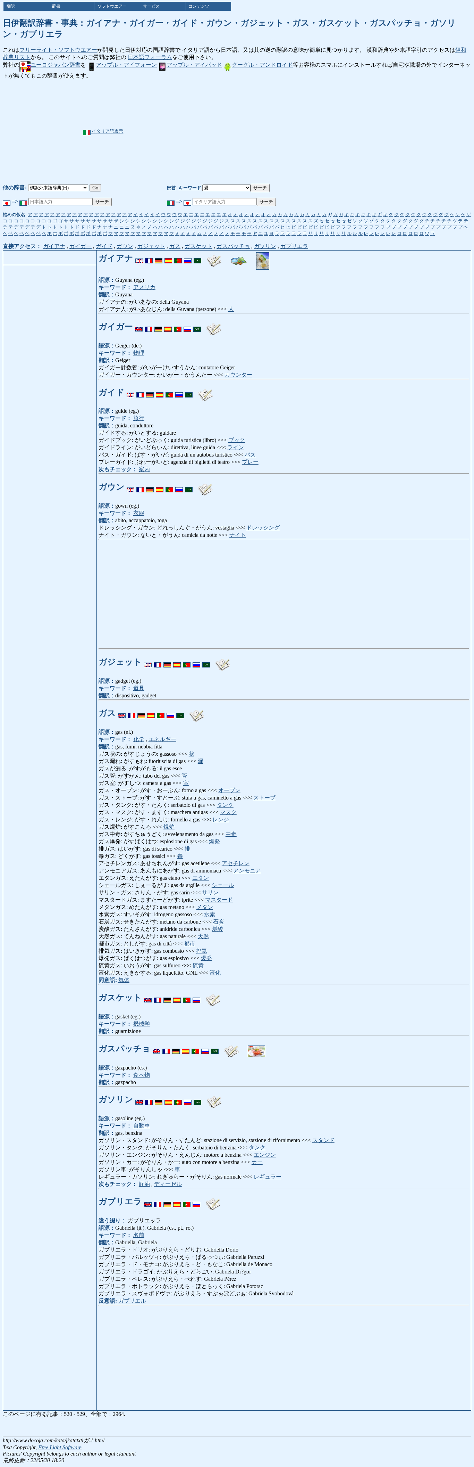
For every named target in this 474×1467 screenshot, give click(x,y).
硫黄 (198, 965)
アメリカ (144, 287)
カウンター (238, 375)
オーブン (229, 790)
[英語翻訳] (139, 258)
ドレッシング (263, 528)
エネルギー (162, 739)
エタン (200, 878)
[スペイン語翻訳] (168, 258)
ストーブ (264, 798)
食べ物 (141, 1075)
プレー (250, 462)
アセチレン (235, 863)
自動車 (141, 1126)
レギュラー (267, 1177)
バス (250, 455)
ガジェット (151, 246)
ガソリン (265, 246)
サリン (210, 892)
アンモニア (247, 871)
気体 (123, 980)
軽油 (144, 1184)
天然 (203, 936)
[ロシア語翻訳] (188, 258)
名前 (138, 1235)
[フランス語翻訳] (149, 258)
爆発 (214, 841)
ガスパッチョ (233, 246)
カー (257, 1162)
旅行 (138, 418)
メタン (204, 907)
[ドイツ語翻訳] (158, 258)
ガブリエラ (294, 246)
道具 (138, 688)
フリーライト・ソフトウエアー (58, 50)
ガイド (104, 246)
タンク (225, 805)
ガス (174, 246)
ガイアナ (54, 246)
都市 (189, 943)
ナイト (237, 535)
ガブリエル (132, 1301)
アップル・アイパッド (194, 65)
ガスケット (198, 246)
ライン (235, 447)
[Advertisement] (260, 131)
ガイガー (80, 246)
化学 (138, 739)
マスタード (219, 900)
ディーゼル (168, 1184)
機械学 (141, 1024)
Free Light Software (60, 1447)
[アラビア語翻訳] (197, 258)
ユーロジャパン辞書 (56, 65)
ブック (236, 440)
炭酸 (217, 929)
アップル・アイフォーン (126, 65)
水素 (209, 914)
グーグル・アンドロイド (262, 65)
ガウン (125, 246)
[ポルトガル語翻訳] (178, 258)
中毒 (231, 834)
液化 (215, 973)
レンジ (220, 819)
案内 (144, 469)
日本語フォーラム (150, 57)
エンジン (265, 1155)
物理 (138, 353)
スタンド (323, 1140)
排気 (201, 951)
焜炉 (169, 827)
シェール (223, 885)
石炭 (218, 922)
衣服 (138, 513)
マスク (228, 812)
